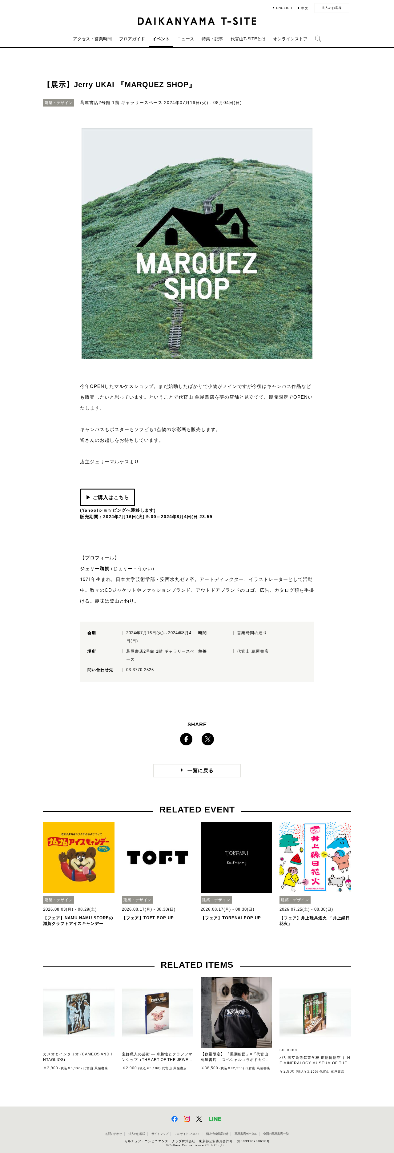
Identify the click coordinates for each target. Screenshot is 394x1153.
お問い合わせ (113, 1133)
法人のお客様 (332, 8)
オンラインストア (290, 38)
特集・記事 (212, 38)
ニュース (185, 38)
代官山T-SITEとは (248, 38)
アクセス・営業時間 (92, 38)
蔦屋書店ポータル (246, 1133)
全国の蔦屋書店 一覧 (276, 1133)
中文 (304, 8)
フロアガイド (132, 38)
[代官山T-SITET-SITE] (197, 21)
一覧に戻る (200, 770)
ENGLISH (284, 8)
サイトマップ (159, 1133)
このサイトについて (187, 1133)
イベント (161, 38)
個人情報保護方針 (217, 1133)
